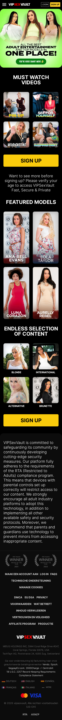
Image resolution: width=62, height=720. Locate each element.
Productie (45, 623)
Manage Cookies (31, 587)
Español (50, 681)
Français (11, 687)
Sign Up (55, 4)
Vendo (46, 664)
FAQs (53, 574)
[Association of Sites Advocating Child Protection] (35, 714)
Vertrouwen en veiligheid (31, 617)
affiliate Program (22, 623)
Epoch (54, 664)
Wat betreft (43, 604)
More (48, 687)
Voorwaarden (20, 604)
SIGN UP (31, 160)
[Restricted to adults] (27, 714)
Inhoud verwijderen (31, 610)
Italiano (30, 687)
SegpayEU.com (16, 668)
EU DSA (29, 597)
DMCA (18, 597)
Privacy (42, 597)
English (29, 681)
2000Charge (32, 668)
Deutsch (11, 681)
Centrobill (48, 668)
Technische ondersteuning (31, 580)
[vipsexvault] (19, 4)
